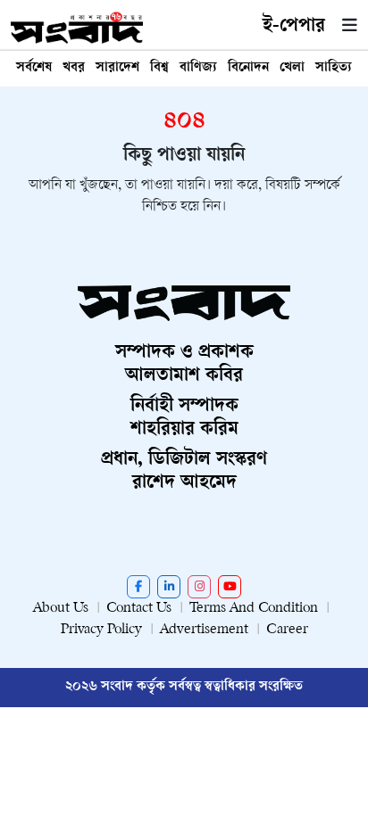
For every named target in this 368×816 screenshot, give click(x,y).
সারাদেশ (117, 68)
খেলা (292, 68)
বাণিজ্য (198, 68)
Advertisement (204, 630)
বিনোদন (248, 68)
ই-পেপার (294, 26)
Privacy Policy (101, 630)
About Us (60, 608)
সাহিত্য (333, 68)
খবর (74, 68)
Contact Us (138, 608)
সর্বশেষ (34, 68)
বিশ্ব (159, 68)
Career (287, 630)
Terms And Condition (253, 608)
